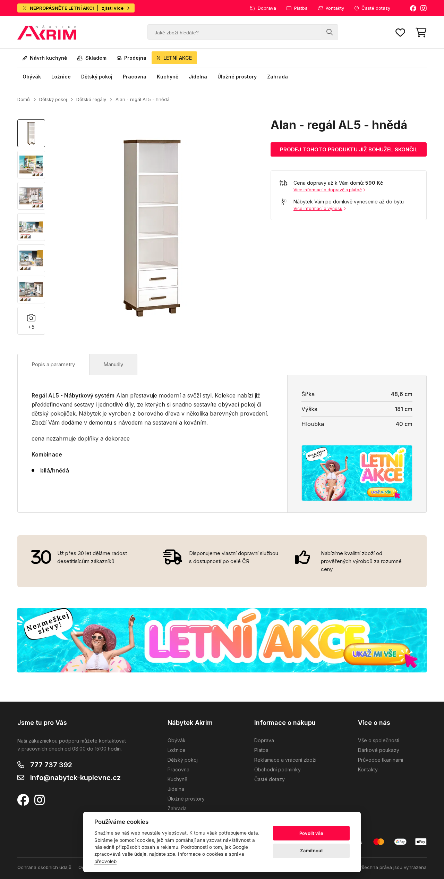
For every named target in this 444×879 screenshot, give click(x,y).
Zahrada (277, 76)
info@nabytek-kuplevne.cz (75, 777)
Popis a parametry (53, 364)
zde (171, 854)
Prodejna (135, 58)
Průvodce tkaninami (380, 760)
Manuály (113, 364)
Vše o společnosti (378, 740)
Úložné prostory (237, 76)
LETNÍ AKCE (177, 58)
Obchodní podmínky (277, 769)
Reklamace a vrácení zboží (285, 760)
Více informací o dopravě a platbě (327, 189)
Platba (301, 8)
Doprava (267, 8)
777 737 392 (51, 765)
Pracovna (134, 76)
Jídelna (198, 76)
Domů (23, 99)
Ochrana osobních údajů (44, 867)
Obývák (32, 76)
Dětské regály (91, 99)
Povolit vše (311, 833)
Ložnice (61, 76)
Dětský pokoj (96, 76)
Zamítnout (311, 850)
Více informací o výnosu (317, 208)
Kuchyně (167, 76)
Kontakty (335, 8)
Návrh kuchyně (48, 58)
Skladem (95, 58)
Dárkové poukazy (378, 750)
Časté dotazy (375, 8)
